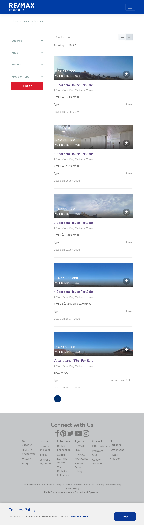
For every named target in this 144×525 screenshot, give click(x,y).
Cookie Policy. (79, 517)
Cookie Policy (72, 488)
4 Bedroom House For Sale (73, 292)
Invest (43, 455)
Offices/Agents (101, 446)
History (26, 458)
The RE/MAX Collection (63, 471)
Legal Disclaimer (93, 484)
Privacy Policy (112, 484)
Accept (125, 516)
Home (15, 21)
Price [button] (14, 52)
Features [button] (17, 64)
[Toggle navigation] (130, 7)
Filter (27, 85)
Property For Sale (33, 21)
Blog (25, 463)
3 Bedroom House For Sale (73, 154)
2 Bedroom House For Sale (73, 85)
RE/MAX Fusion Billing (80, 467)
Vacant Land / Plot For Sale (73, 361)
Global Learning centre (62, 458)
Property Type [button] (20, 76)
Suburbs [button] (16, 41)
